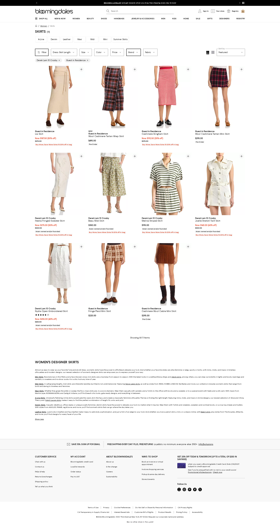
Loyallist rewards (78, 467)
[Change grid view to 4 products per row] (207, 53)
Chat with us (40, 462)
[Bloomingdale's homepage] (36, 26)
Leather (67, 39)
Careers (109, 472)
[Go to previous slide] (36, 3)
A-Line (41, 39)
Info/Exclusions (205, 444)
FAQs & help (40, 472)
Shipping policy (41, 482)
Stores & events (148, 479)
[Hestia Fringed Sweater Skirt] (60, 184)
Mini (105, 39)
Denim (54, 39)
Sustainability (111, 477)
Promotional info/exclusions (200, 472)
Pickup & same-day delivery (153, 474)
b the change (111, 467)
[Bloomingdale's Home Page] (54, 12)
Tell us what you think (44, 487)
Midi (92, 39)
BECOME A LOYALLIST (112, 3)
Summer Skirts (120, 39)
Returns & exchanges (43, 477)
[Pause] (243, 3)
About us (110, 462)
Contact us (39, 467)
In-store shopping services (153, 469)
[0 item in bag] (243, 11)
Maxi (79, 39)
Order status (76, 472)
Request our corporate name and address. (166, 517)
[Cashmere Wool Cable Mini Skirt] (167, 274)
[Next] (81, 97)
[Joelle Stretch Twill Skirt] (220, 184)
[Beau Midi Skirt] (113, 184)
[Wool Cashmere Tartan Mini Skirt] (220, 97)
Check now (217, 472)
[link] (60, 137)
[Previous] (38, 97)
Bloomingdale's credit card (82, 462)
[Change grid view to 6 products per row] (212, 52)
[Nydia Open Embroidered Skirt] (60, 274)
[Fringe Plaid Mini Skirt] (113, 274)
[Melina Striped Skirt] (167, 184)
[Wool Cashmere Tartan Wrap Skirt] (113, 97)
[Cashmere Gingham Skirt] (167, 97)
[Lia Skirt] (60, 97)
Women (43, 26)
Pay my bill (75, 477)
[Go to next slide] (240, 3)
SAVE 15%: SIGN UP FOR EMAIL (85, 444)
